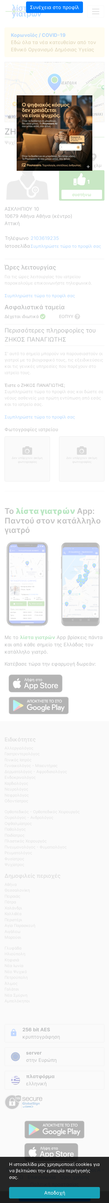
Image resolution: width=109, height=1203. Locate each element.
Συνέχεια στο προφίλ (54, 7)
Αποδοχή (54, 1193)
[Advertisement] (54, 56)
